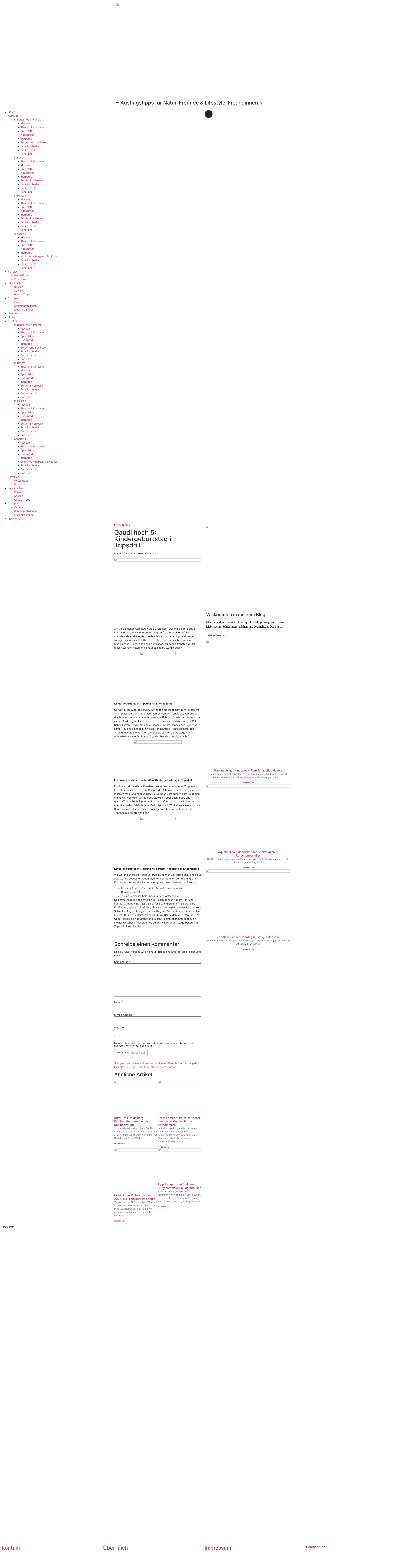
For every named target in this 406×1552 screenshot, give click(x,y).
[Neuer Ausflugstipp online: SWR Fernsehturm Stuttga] (20, 1370)
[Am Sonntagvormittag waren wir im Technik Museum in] (101, 1316)
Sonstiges (26, 153)
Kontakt (11, 1548)
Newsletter (14, 313)
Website (119, 1027)
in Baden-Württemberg (28, 119)
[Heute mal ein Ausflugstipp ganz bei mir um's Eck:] (345, 1326)
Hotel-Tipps (21, 275)
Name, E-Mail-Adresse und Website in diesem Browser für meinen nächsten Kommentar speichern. (153, 1044)
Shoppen (13, 298)
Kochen (18, 290)
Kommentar (122, 962)
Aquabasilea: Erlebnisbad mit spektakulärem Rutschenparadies (248, 853)
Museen (25, 123)
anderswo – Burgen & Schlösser (39, 256)
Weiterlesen (248, 782)
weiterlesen (119, 1143)
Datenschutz (315, 1547)
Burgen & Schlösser (32, 180)
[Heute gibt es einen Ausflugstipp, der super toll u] (304, 1320)
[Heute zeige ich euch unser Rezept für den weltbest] (385, 1326)
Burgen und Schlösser (34, 142)
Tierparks (26, 138)
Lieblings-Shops (23, 309)
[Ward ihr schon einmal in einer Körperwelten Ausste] (264, 1326)
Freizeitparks (28, 150)
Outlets (18, 302)
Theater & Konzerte (32, 127)
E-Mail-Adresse (124, 1014)
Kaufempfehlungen (25, 305)
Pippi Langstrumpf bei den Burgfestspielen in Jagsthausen (179, 1186)
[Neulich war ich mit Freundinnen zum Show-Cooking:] (61, 1385)
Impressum (218, 1548)
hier (139, 926)
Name (118, 1002)
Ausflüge (13, 115)
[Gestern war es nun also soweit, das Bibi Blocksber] (142, 1343)
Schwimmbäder (30, 146)
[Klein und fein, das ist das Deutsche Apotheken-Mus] (223, 1324)
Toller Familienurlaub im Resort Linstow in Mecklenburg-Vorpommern (179, 1121)
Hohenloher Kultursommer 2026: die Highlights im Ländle (134, 1197)
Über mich (115, 1548)
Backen (18, 286)
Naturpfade (27, 134)
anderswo (20, 233)
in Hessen (20, 195)
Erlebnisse (20, 279)
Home (11, 112)
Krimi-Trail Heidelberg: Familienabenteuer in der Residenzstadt (131, 1121)
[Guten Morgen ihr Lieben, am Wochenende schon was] (182, 1324)
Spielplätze (27, 131)
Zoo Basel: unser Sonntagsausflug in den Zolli (248, 937)
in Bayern (19, 157)
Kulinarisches (15, 283)
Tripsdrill (135, 643)
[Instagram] (209, 114)
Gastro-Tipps (22, 294)
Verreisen (13, 271)
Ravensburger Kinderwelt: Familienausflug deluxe (248, 770)
